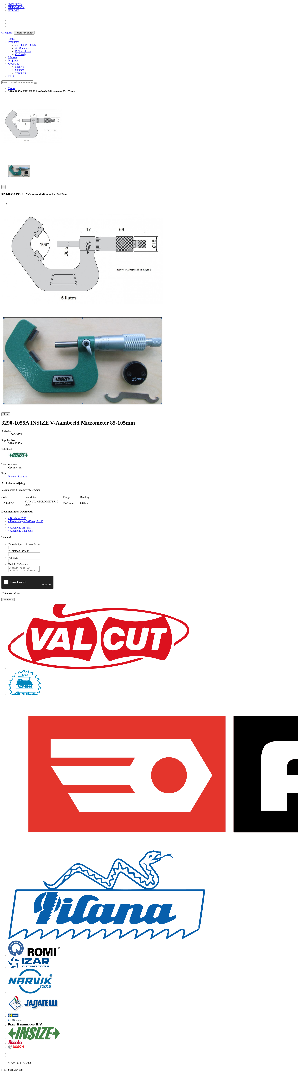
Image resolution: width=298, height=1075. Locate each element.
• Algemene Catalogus (20, 530)
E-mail (13, 557)
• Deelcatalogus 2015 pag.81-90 (25, 521)
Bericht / (18, 564)
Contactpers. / (24, 544)
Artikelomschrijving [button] (13, 483)
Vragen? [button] (6, 537)
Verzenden (8, 599)
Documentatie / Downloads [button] (17, 511)
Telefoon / (18, 550)
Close (5, 414)
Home (11, 88)
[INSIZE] (18, 458)
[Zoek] (35, 83)
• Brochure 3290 (17, 518)
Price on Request (17, 476)
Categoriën (7, 32)
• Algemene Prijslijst (19, 527)
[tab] (149, 483)
